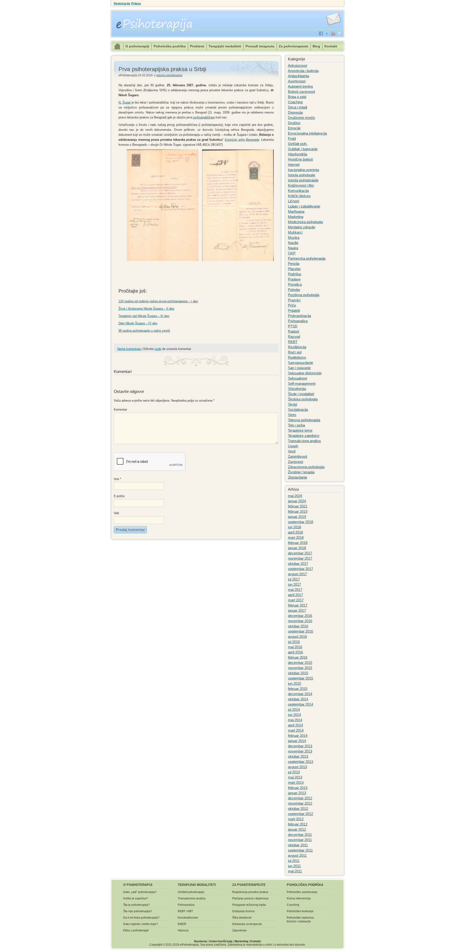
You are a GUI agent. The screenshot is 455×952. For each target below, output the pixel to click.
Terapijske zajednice (303, 436)
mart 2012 (296, 819)
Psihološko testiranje (300, 911)
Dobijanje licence (243, 911)
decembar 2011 (300, 835)
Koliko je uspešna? (135, 898)
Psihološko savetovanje (302, 892)
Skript (292, 404)
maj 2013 (295, 777)
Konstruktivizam (188, 917)
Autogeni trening (300, 86)
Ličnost (293, 201)
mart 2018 (296, 537)
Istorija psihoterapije (169, 75)
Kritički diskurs (299, 196)
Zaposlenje (239, 930)
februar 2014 (297, 736)
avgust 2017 (297, 574)
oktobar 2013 (298, 756)
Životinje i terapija (301, 472)
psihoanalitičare (203, 117)
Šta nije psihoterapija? (137, 911)
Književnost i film (301, 185)
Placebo (294, 269)
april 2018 (295, 532)
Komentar (120, 409)
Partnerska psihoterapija (306, 258)
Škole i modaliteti (301, 394)
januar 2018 (297, 548)
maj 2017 (295, 590)
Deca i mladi (297, 107)
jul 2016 (294, 642)
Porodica (295, 284)
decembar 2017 (300, 553)
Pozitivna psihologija (303, 295)
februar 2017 (297, 605)
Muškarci (295, 232)
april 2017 (295, 595)
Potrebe (294, 290)
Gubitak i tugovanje (303, 149)
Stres (292, 415)
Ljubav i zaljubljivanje (304, 206)
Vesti (292, 451)
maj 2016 (295, 647)
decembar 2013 (300, 746)
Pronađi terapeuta (260, 46)
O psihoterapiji (137, 46)
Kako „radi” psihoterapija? (140, 892)
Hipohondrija (297, 154)
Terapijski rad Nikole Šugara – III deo (143, 316)
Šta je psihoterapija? (136, 905)
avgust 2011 (297, 855)
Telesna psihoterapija (304, 420)
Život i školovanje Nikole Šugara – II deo (146, 308)
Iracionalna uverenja (303, 170)
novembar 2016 (300, 621)
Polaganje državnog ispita (249, 905)
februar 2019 (297, 511)
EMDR (182, 924)
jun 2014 (294, 715)
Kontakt (330, 46)
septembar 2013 (300, 762)
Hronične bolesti (300, 159)
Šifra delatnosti (241, 917)
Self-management (301, 383)
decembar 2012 (300, 798)
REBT (292, 342)
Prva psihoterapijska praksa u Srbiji (162, 69)
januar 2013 (297, 793)
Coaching (295, 102)
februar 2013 (297, 788)
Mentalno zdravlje (301, 227)
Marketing (295, 217)
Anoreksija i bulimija (303, 71)
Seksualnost (297, 378)
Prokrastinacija (299, 316)
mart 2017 (296, 600)
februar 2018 (297, 543)
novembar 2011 (300, 840)
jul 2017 (294, 579)
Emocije (294, 128)
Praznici (294, 300)
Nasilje (293, 243)
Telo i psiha (296, 425)
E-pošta (119, 496)
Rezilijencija (297, 347)
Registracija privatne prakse (250, 892)
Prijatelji (294, 310)
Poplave (294, 279)
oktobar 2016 (298, 626)
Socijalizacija (298, 410)
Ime (117, 479)
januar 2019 (297, 517)
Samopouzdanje (300, 363)
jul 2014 (294, 709)
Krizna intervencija (299, 898)
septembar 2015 (300, 678)
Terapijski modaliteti (225, 46)
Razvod (294, 337)
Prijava (136, 3)
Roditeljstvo (297, 357)
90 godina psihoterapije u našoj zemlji (144, 330)
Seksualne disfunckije (305, 373)
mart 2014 (296, 730)
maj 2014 (295, 720)
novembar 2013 (300, 751)
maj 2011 (295, 871)
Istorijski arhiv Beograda (242, 139)
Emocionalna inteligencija (307, 133)
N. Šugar (124, 102)
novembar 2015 (300, 668)
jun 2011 (294, 866)
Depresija (295, 112)
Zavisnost (295, 462)
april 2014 (295, 725)
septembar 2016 (300, 631)
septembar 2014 (300, 704)
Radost (293, 331)
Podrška (294, 274)
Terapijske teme (300, 430)
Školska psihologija (303, 399)
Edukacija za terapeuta (247, 924)
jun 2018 (294, 527)
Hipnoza (183, 930)
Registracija (122, 3)
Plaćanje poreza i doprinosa (250, 898)
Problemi (197, 46)
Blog (316, 46)
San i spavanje (299, 368)
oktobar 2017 (298, 564)
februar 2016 (297, 657)
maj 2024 (295, 496)
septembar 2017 (300, 569)
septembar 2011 (300, 850)
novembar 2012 (300, 803)
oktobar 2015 (298, 673)
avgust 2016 (297, 637)
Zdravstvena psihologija (306, 467)
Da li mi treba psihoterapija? (141, 917)
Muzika (293, 238)
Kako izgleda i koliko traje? (140, 924)
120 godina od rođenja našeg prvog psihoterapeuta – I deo (158, 301)
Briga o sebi (297, 97)
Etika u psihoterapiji (136, 930)
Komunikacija (298, 191)
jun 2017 (294, 584)
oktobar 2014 (298, 699)
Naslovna (200, 941)
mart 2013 (296, 782)
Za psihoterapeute (293, 46)
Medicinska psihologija (305, 222)
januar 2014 (297, 741)
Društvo (294, 123)
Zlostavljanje (297, 477)
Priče (292, 305)
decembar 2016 (300, 616)
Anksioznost (297, 65)
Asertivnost (296, 81)
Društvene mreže (301, 118)
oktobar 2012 (298, 809)
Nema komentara (129, 349)
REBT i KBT (185, 911)
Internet (294, 165)
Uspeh (293, 446)
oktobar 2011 (298, 845)
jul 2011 (294, 861)
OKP (292, 253)
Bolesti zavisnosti (301, 92)
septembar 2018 (300, 522)
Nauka (293, 248)
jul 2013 (294, 772)
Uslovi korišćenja (220, 941)
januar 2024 (297, 501)
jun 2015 (294, 683)
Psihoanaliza (298, 321)
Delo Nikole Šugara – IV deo (137, 323)
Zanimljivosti (297, 456)
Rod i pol (294, 352)
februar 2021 (297, 506)
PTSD (292, 326)
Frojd (292, 138)
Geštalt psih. (297, 144)
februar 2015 (297, 689)
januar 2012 (297, 829)
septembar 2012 (300, 814)
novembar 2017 (300, 558)
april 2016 (295, 652)
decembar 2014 (300, 694)
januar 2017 (297, 610)
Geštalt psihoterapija (191, 892)
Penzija (293, 264)
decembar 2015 (300, 663)
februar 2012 (297, 824)
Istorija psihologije (301, 175)
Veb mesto (118, 513)
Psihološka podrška (170, 46)
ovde (158, 349)
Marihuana (296, 211)
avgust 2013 (297, 767)
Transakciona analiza (304, 441)
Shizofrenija (297, 389)
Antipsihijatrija (298, 76)
